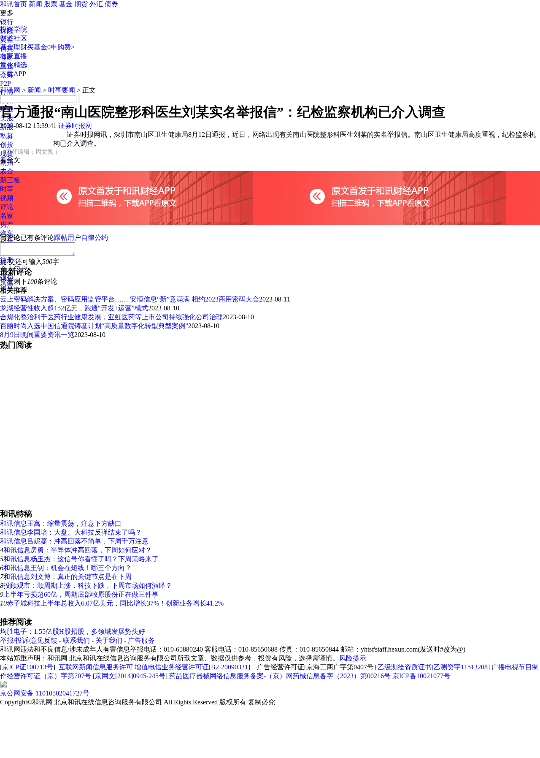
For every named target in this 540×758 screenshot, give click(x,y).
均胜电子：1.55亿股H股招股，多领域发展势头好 (72, 631)
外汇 (96, 4)
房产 (7, 224)
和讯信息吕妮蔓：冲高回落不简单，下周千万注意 (74, 541)
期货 (81, 4)
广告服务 (141, 640)
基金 (66, 4)
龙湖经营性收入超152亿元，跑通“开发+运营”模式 (74, 308)
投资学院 (13, 29)
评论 (7, 206)
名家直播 (13, 56)
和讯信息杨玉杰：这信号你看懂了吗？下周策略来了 (81, 558)
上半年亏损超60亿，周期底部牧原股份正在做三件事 (81, 594)
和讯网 (10, 90)
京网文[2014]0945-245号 (130, 675)
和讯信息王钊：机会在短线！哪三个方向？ (67, 567)
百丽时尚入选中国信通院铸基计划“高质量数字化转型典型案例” (94, 325)
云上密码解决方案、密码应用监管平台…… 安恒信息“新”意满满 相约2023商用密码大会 (129, 299)
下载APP (13, 73)
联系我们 (76, 640)
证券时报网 (75, 125)
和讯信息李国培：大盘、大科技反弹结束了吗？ (71, 532)
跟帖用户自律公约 (81, 237)
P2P (5, 83)
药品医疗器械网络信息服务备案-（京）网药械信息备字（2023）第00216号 (280, 675)
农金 (7, 171)
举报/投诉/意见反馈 (28, 640)
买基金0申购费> (51, 47)
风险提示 (352, 658)
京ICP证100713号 (27, 667)
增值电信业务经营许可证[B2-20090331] (192, 667)
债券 (111, 4)
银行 (7, 21)
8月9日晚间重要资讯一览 (37, 334)
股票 (50, 4)
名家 (7, 215)
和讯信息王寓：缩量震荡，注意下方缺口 (61, 523)
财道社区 (13, 38)
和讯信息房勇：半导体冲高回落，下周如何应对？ (77, 550)
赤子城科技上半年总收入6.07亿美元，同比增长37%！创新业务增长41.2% (115, 603)
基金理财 (13, 47)
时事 (7, 189)
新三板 (10, 180)
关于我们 (108, 640)
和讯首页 (13, 4)
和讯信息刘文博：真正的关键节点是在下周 (67, 576)
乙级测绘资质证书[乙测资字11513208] (434, 667)
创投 (7, 144)
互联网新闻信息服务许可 (96, 667)
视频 (7, 197)
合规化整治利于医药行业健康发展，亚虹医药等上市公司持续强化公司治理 (111, 317)
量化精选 (13, 64)
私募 (7, 135)
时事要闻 (61, 90)
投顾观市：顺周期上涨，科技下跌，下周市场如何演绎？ (87, 585)
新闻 (35, 4)
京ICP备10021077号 (421, 675)
